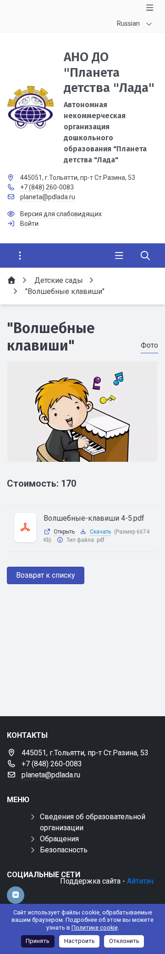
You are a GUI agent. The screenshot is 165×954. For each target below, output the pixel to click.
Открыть (64, 532)
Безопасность (64, 849)
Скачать (100, 532)
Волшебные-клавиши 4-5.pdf (94, 518)
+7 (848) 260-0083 (47, 187)
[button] (82, 453)
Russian (128, 23)
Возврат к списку (45, 575)
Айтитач (140, 881)
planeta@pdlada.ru (47, 197)
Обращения (59, 838)
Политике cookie (95, 927)
